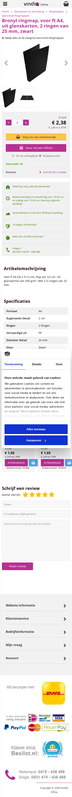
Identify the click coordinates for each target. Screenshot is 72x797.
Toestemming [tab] (13, 364)
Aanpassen (33, 440)
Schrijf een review (54, 172)
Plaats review (17, 566)
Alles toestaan (36, 429)
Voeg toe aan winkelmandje (39, 137)
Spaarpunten (51, 155)
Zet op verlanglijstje (27, 155)
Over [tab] (59, 364)
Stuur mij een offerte (39, 148)
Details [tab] (36, 364)
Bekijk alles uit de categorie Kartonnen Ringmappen (34, 38)
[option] (36, 63)
